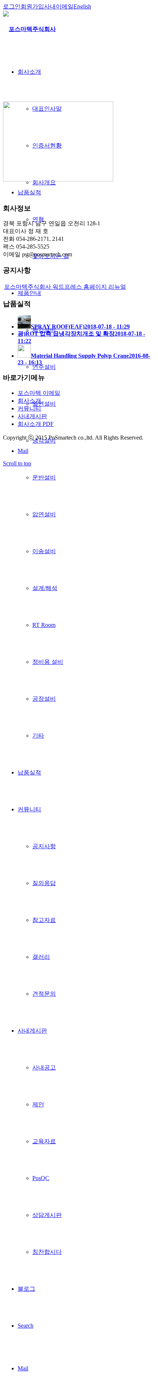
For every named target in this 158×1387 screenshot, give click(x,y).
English (82, 6)
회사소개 (29, 401)
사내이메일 (58, 6)
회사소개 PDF (36, 424)
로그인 (12, 6)
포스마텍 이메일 (39, 393)
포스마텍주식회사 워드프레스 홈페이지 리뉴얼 (65, 287)
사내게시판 (32, 416)
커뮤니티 (29, 408)
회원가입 (32, 6)
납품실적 (29, 192)
